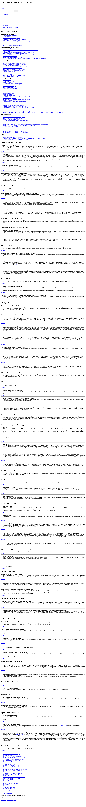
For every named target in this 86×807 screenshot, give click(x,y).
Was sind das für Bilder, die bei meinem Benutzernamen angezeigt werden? (19, 54)
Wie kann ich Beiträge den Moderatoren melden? (13, 72)
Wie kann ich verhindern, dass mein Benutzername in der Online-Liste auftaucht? (20, 50)
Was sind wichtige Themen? (9, 87)
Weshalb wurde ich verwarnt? (9, 71)
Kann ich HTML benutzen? (9, 81)
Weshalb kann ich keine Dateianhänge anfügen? (13, 70)
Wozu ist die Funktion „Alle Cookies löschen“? (13, 45)
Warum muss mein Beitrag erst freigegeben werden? (14, 75)
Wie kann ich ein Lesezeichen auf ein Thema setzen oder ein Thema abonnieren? (20, 125)
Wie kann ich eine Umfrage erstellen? (11, 65)
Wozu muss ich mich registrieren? (10, 35)
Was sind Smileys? (7, 82)
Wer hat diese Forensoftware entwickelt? (11, 136)
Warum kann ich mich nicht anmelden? (11, 40)
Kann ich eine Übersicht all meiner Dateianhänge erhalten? (15, 132)
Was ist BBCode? (7, 80)
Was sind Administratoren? (9, 93)
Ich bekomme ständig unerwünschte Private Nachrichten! (15, 106)
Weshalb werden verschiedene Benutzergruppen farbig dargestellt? (17, 99)
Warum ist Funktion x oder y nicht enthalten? (12, 137)
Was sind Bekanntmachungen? (9, 86)
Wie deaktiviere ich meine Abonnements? (12, 127)
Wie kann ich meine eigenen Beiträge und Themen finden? (15, 120)
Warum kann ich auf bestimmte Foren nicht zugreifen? (14, 69)
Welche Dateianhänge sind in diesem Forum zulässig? (14, 131)
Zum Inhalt (3, 8)
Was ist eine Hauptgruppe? (9, 100)
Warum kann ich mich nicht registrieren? (11, 38)
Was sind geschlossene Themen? (10, 88)
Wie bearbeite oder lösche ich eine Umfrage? (12, 68)
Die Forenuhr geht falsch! (8, 51)
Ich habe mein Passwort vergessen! (10, 42)
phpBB (7, 795)
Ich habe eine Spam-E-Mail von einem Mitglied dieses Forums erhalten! (18, 107)
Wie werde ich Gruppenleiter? (9, 98)
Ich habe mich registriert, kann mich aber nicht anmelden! (15, 39)
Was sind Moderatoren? (8, 94)
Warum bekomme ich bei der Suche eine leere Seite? (14, 118)
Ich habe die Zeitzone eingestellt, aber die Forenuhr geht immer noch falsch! (19, 52)
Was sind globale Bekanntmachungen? (11, 84)
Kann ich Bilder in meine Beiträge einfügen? (12, 83)
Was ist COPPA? (6, 36)
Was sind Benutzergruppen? (9, 95)
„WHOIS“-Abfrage (20, 734)
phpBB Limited (6, 264)
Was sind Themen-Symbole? (9, 89)
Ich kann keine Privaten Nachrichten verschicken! (13, 105)
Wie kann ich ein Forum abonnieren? (11, 126)
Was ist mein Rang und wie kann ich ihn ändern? (13, 57)
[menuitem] (11, 16)
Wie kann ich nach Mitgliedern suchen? (11, 119)
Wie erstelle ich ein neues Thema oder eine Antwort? (14, 62)
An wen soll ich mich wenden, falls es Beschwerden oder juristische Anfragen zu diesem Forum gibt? (24, 138)
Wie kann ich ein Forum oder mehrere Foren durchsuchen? (15, 115)
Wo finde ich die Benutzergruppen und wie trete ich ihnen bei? (16, 96)
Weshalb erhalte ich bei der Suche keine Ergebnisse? (14, 117)
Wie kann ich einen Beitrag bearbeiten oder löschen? (14, 63)
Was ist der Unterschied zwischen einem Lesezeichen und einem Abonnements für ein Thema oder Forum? (26, 124)
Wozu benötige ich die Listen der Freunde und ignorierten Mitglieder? (18, 111)
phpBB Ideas (64, 725)
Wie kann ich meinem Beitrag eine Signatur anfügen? (14, 64)
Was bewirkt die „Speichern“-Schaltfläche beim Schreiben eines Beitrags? (19, 74)
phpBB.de (16, 264)
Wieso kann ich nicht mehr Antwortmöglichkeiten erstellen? (15, 66)
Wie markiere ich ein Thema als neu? (11, 76)
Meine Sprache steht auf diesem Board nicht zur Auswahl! (15, 53)
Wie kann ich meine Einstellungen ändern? (12, 48)
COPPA (72, 174)
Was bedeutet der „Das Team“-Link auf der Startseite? (14, 101)
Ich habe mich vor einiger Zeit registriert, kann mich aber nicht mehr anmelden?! (20, 41)
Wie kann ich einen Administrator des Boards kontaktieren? (15, 139)
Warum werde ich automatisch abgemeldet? (12, 44)
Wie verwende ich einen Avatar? (10, 56)
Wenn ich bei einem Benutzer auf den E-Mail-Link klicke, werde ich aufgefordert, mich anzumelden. (24, 58)
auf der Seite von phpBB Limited (50, 718)
